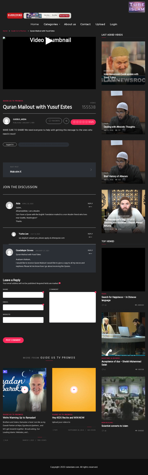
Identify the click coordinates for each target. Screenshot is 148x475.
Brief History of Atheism (116, 176)
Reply (90, 203)
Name (23, 289)
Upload (100, 24)
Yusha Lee (23, 234)
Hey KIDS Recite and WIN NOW (68, 418)
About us (70, 24)
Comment (72, 289)
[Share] (66, 121)
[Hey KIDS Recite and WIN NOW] (74, 389)
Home (35, 24)
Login (113, 24)
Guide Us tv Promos (18, 31)
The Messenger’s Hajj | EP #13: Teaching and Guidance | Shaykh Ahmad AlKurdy (123, 222)
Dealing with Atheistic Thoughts (119, 126)
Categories (51, 24)
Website (6, 314)
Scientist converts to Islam (115, 426)
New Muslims (107, 422)
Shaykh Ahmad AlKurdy (119, 216)
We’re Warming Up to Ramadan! (19, 418)
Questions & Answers (111, 358)
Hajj (106, 216)
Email (23, 302)
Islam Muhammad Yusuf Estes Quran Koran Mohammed (43, 144)
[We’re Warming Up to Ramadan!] (24, 389)
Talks (106, 123)
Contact (85, 24)
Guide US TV (109, 71)
